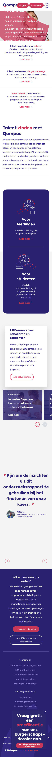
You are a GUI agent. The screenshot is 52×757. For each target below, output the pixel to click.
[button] (7, 561)
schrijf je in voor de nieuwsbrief (26, 640)
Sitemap (6, 738)
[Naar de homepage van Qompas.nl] (11, 5)
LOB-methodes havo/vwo (25, 674)
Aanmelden (36, 5)
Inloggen (23, 5)
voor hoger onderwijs (25, 691)
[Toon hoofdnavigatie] (47, 5)
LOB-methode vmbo (25, 670)
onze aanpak (25, 697)
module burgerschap (25, 679)
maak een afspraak (26, 629)
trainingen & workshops (25, 683)
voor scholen (25, 660)
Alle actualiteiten (22, 377)
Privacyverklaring (10, 743)
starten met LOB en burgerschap (25, 665)
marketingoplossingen (25, 701)
